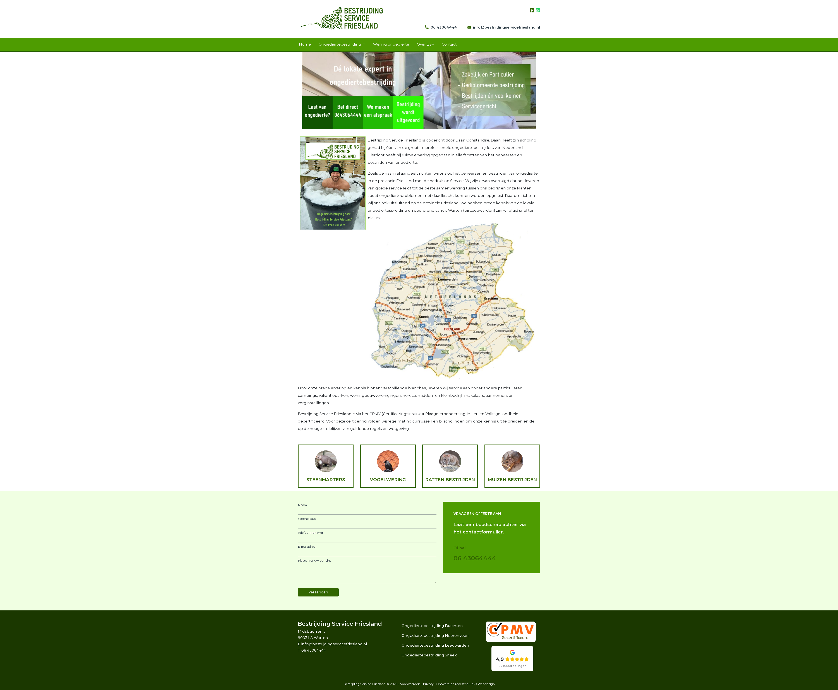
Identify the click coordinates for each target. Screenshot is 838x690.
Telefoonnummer (310, 532)
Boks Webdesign (482, 684)
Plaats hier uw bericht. (314, 560)
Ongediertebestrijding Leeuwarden (435, 645)
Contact (449, 44)
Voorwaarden (410, 684)
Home (305, 44)
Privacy (428, 684)
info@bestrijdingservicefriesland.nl (506, 27)
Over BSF (425, 44)
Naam (302, 505)
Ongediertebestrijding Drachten (432, 626)
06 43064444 (444, 27)
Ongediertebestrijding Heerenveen (435, 635)
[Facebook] (533, 10)
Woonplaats (307, 518)
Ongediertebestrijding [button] (340, 44)
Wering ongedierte (391, 44)
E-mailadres (306, 546)
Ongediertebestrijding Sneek (429, 655)
